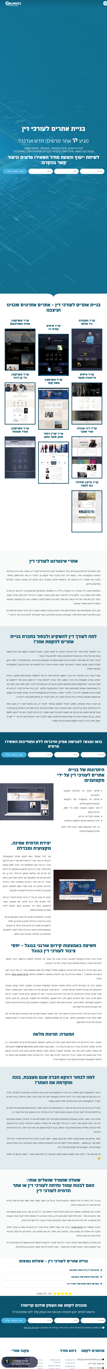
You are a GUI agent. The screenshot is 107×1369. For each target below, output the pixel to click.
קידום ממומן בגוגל (19, 974)
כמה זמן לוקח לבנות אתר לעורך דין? (83, 1284)
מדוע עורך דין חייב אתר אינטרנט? (84, 1270)
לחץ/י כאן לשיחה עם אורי (21, 1364)
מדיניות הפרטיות (31, 1327)
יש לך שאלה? (20, 1361)
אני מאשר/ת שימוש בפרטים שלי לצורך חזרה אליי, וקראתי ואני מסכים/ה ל (63, 1327)
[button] (53, 1270)
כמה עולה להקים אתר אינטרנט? (85, 1277)
